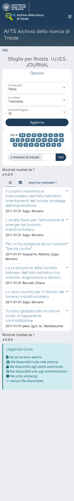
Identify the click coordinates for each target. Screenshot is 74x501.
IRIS (5, 50)
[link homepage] (15, 7)
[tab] (10, 182)
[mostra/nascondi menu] (70, 17)
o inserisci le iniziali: (25, 157)
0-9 (22, 135)
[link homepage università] (24, 16)
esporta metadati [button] (41, 182)
